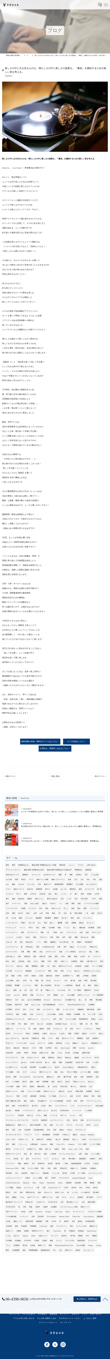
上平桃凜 (53, 1154)
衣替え (28, 1033)
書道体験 (100, 1216)
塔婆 (63, 1149)
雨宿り (93, 1067)
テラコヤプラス (64, 1178)
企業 (80, 1154)
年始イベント (35, 1173)
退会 (54, 966)
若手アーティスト (12, 1211)
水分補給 (76, 1053)
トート (37, 1134)
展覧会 (81, 923)
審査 (69, 956)
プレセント (9, 1096)
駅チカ (47, 889)
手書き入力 (93, 947)
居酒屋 (74, 923)
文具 (87, 1062)
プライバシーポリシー (13, 870)
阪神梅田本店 (45, 1250)
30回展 (36, 1240)
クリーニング (18, 1033)
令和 (7, 913)
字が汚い (53, 903)
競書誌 (14, 1197)
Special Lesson (91, 1231)
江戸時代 (49, 1048)
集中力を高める (52, 898)
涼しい (8, 990)
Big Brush (26, 1183)
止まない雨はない (68, 1067)
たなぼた (62, 1033)
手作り (31, 927)
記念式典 (41, 1216)
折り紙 (67, 1053)
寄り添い (57, 985)
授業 (15, 1077)
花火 (31, 990)
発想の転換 (90, 1009)
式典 (33, 1216)
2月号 (32, 1024)
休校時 (94, 976)
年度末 (76, 1033)
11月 (16, 1000)
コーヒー (73, 1115)
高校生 (18, 1187)
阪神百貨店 (81, 1240)
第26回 (74, 1187)
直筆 (71, 1028)
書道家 (29, 898)
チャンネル (31, 884)
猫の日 (75, 1120)
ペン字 (69, 898)
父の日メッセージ (33, 1057)
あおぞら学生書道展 (34, 1000)
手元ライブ (9, 1043)
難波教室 (39, 918)
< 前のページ (9, 776)
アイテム (69, 1125)
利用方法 (9, 1000)
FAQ (88, 879)
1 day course (58, 1211)
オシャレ (73, 1024)
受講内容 (27, 956)
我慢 (81, 1024)
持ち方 (100, 913)
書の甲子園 (67, 1077)
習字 (86, 874)
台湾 (75, 898)
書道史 (92, 1183)
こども (72, 1106)
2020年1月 (9, 1014)
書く (76, 894)
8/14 (54, 1250)
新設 (17, 1014)
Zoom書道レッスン (45, 1067)
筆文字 (88, 1125)
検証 (25, 1101)
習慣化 (32, 1086)
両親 (19, 1163)
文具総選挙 (68, 1062)
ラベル (8, 1158)
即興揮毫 (33, 1226)
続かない (91, 1081)
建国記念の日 (10, 1125)
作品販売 (16, 1245)
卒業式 (98, 1028)
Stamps (90, 1245)
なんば (32, 1043)
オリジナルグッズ (95, 1139)
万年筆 (53, 1178)
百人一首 (31, 923)
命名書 (55, 889)
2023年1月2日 (10, 1207)
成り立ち (54, 1110)
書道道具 (66, 1139)
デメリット (63, 1096)
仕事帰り (93, 1158)
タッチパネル (81, 947)
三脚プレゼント (33, 1019)
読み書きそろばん (61, 1024)
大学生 (23, 1211)
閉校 (91, 1000)
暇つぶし (74, 1086)
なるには (9, 942)
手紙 (45, 923)
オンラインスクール (93, 1120)
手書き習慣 (79, 1091)
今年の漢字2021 (23, 1106)
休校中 (57, 976)
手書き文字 (63, 1168)
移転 (24, 1250)
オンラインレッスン (95, 1173)
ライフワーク (10, 1163)
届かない (77, 971)
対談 (53, 1081)
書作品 (8, 1149)
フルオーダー (60, 1144)
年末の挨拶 (99, 1106)
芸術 (21, 1192)
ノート (38, 942)
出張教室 (89, 1091)
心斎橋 (23, 908)
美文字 (24, 1081)
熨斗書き (96, 1192)
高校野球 (89, 1077)
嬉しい (52, 923)
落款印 (66, 1221)
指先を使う (29, 942)
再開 (77, 976)
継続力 (75, 1134)
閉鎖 (12, 976)
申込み (23, 879)
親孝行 (26, 1163)
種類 (57, 1009)
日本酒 (16, 1158)
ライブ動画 (52, 1096)
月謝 (66, 903)
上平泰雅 (9, 1009)
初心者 (8, 1077)
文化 (65, 913)
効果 (22, 932)
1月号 (100, 1014)
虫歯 (34, 1028)
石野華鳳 (45, 1081)
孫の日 (97, 1091)
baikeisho (44, 1144)
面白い (101, 1033)
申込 (7, 961)
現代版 (34, 1053)
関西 (74, 1048)
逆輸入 (72, 947)
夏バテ (47, 1062)
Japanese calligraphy (87, 1134)
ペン (60, 903)
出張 (81, 932)
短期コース (9, 1231)
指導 (55, 1168)
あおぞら (16, 1236)
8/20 (60, 1250)
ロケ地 (13, 918)
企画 (31, 1014)
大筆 (45, 1125)
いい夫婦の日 (85, 1192)
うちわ (22, 1197)
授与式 (95, 1187)
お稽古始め (34, 1144)
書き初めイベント (72, 1202)
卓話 (25, 1154)
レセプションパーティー (14, 1178)
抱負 (13, 898)
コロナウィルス (51, 951)
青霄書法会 (78, 870)
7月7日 (96, 1057)
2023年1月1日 (52, 1202)
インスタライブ (40, 971)
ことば (8, 1236)
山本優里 (54, 1207)
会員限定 (74, 961)
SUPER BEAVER (36, 1062)
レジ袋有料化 (68, 985)
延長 (29, 961)
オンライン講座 (33, 1168)
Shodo (68, 1211)
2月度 (30, 1211)
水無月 (18, 1053)
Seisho (33, 1236)
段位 (37, 927)
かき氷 (8, 995)
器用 (85, 908)
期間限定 (80, 1038)
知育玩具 (59, 1043)
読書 (26, 1004)
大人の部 (9, 879)
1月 (59, 913)
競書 (42, 961)
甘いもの (47, 1000)
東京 (75, 1077)
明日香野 (33, 1067)
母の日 (8, 1048)
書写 (7, 1250)
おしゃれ (64, 889)
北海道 (96, 1072)
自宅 (58, 1077)
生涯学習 (24, 1173)
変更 (34, 956)
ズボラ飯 (9, 971)
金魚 (27, 1158)
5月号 (49, 961)
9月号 (24, 1086)
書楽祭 (94, 1236)
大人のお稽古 (80, 1245)
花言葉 (50, 1043)
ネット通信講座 (98, 995)
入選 (37, 1187)
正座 (101, 961)
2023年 (54, 1221)
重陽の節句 (41, 1086)
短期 (51, 1125)
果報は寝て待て (83, 1067)
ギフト (99, 1197)
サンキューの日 (81, 1226)
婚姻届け (53, 942)
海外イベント (39, 898)
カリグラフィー (32, 932)
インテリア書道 (95, 1144)
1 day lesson (43, 1226)
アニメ (8, 1245)
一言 (86, 913)
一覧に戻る (55, 776)
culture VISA (10, 1139)
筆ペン (18, 894)
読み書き (49, 1024)
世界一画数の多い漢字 (13, 1101)
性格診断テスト (96, 1043)
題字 (46, 1178)
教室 (13, 865)
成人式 (20, 913)
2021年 (17, 1009)
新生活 (84, 1033)
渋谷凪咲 (21, 1115)
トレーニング (94, 908)
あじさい (91, 1048)
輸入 (48, 1231)
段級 (82, 1120)
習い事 (99, 889)
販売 (80, 889)
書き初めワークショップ (14, 1202)
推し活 (58, 1139)
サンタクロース (48, 1009)
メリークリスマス (12, 908)
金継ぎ (56, 1149)
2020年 (82, 956)
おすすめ (33, 894)
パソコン (67, 927)
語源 (48, 1028)
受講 (16, 879)
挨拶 (13, 913)
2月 (7, 918)
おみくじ (85, 1043)
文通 (22, 951)
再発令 (93, 1019)
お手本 (97, 894)
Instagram (71, 1144)
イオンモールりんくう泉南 (69, 1207)
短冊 (86, 1154)
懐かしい (75, 1139)
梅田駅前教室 (59, 884)
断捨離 (17, 985)
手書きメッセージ (79, 1081)
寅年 (93, 1096)
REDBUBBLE (64, 1110)
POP (7, 1081)
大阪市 (37, 1207)
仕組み (61, 1014)
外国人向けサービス (12, 874)
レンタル (75, 1192)
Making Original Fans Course (64, 1245)
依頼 (38, 1009)
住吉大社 (30, 889)
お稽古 (86, 966)
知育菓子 (95, 1038)
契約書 (17, 1110)
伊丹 (54, 1019)
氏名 (48, 1130)
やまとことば (35, 1004)
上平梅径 (86, 976)
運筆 (73, 903)
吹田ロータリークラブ (13, 1154)
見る (22, 1000)
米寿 (98, 1009)
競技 (55, 1072)
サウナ (25, 1072)
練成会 (80, 1221)
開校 (42, 966)
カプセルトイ (57, 1028)
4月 (73, 942)
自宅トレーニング (84, 995)
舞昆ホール (93, 1226)
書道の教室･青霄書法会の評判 (34, 870)
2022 (16, 1173)
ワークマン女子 (21, 1043)
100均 (25, 980)
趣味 (13, 884)
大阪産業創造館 (76, 1163)
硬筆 (7, 1130)
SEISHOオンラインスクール (15, 1019)
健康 (51, 1240)
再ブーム (64, 1115)
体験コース (41, 1245)
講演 (87, 1149)
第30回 (25, 1245)
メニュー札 (55, 1173)
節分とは (30, 1115)
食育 (87, 1038)
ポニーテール (86, 1057)
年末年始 (42, 1096)
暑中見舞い (72, 1158)
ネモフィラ (41, 1043)
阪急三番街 (91, 1202)
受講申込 (51, 1057)
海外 (87, 932)
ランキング (9, 894)
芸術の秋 (83, 1086)
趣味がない (50, 1077)
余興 (22, 1091)
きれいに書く (34, 903)
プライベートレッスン (94, 1101)
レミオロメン (88, 1028)
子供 (94, 879)
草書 (40, 1048)
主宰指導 (9, 1226)
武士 (56, 1048)
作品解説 (18, 1240)
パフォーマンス (71, 932)
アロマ (50, 1038)
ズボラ (34, 1048)
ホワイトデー (96, 932)
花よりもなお (65, 1048)
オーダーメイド (19, 1149)
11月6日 (95, 1163)
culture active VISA (75, 1149)
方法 (62, 898)
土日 (15, 1192)
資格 (13, 1144)
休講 (69, 879)
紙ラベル (48, 1149)
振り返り (35, 1106)
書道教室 (39, 889)
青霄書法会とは (23, 865)
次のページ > (100, 776)
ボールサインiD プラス (13, 1134)
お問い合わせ (91, 865)
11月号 (25, 1096)
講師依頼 (88, 870)
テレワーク (9, 966)
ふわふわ (16, 995)
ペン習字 (95, 1062)
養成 (53, 913)
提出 (13, 961)
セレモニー (55, 1158)
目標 (100, 898)
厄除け (96, 985)
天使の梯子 (9, 1053)
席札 (71, 1226)
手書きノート (49, 990)
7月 (31, 980)
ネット (72, 1197)
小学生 (84, 1139)
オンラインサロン (12, 951)
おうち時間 (9, 980)
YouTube (21, 884)
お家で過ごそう (92, 961)
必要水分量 (85, 1053)
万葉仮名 (72, 1231)
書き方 (44, 903)
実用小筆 (42, 956)
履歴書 (60, 923)
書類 (45, 942)
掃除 (36, 985)
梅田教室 (48, 918)
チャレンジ (18, 971)
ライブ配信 (77, 990)
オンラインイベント (57, 1120)
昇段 (55, 971)
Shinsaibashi (51, 1183)
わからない (82, 951)
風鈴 (89, 985)
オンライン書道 (85, 1072)
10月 (48, 995)
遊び (17, 980)
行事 (46, 1221)
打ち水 (96, 990)
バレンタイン (87, 918)
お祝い (28, 913)
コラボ (31, 1009)
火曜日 (24, 1014)
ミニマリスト (27, 985)
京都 (81, 1077)
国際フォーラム (47, 1197)
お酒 (35, 913)
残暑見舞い (83, 1158)
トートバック (76, 1110)
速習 (7, 1106)
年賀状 (89, 894)
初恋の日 (62, 1091)
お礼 (61, 932)
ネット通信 (81, 1173)
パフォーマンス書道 (33, 1091)
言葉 (51, 937)
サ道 (17, 1072)
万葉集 (18, 1231)
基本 (75, 1101)
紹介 (50, 894)
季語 (96, 1024)
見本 (97, 1077)
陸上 (62, 1072)
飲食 (47, 913)
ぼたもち (53, 1033)
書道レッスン (18, 1221)
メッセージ (9, 937)
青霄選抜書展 (33, 1250)
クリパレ (59, 1240)
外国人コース (43, 1236)
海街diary (68, 1057)
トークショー (23, 1216)
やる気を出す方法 (48, 947)
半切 (73, 1221)
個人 (56, 894)
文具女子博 (79, 1062)
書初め (86, 1096)
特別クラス (68, 1250)
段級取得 (44, 1120)
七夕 (65, 980)
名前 (71, 1096)
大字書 (72, 1173)
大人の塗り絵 (63, 942)
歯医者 (41, 1028)
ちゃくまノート (88, 1250)
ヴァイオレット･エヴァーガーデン (17, 1120)
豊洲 (75, 956)
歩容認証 (9, 985)
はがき (70, 1091)
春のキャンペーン (68, 1038)
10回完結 (21, 961)
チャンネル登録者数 (56, 1101)
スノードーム (20, 1028)
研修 (31, 995)
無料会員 (49, 976)
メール (69, 971)
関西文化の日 (30, 1192)
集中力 (60, 1081)
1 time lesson (57, 1231)
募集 (28, 951)
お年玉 (43, 1106)
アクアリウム (36, 1158)
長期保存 (36, 1033)
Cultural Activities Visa (13, 1183)
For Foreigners (51, 1216)
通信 (34, 951)
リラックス (54, 1236)
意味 (37, 947)
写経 (79, 903)
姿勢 (82, 894)
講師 (92, 937)
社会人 (28, 937)
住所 (54, 1130)
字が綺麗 (51, 927)
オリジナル (79, 1125)
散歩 (97, 951)
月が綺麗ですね (70, 1000)
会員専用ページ (68, 976)
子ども (38, 1115)
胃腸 (60, 1062)
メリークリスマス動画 (91, 903)
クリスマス (32, 908)
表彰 (45, 1154)
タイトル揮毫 (37, 1178)
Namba (41, 1183)
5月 (48, 966)
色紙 (23, 1168)
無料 (13, 1106)
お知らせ (19, 966)
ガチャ (78, 1028)
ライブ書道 (9, 1187)
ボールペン (90, 923)
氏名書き (84, 1168)
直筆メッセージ (43, 1110)
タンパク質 (91, 1014)
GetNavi (69, 1130)
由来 (79, 980)
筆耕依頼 (46, 1173)
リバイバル (53, 1115)
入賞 (43, 1187)
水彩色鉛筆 (88, 942)
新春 (30, 1207)
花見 (21, 942)
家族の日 (16, 1048)
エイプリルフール (12, 947)
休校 (19, 956)
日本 (40, 908)
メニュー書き (95, 1154)
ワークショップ (11, 927)
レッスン (64, 894)
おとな (96, 1125)
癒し (90, 951)
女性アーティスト (33, 1197)
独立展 (58, 1163)
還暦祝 (55, 995)
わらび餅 (24, 1067)
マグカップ (28, 1134)
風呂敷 (78, 985)
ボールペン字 (89, 889)
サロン (36, 961)
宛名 (99, 1096)
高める (67, 1081)
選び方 (57, 1067)
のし (62, 995)
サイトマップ (65, 1322)
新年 (7, 898)
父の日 (48, 980)
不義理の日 (35, 1038)
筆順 (36, 980)
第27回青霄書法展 (49, 1004)
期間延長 (35, 966)
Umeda (60, 1183)
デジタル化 (61, 990)
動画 (81, 961)
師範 (43, 927)
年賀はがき (29, 1202)
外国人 (32, 1101)
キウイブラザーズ (12, 1057)
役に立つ (65, 918)
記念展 (32, 1245)
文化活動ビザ (42, 1101)
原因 (54, 1062)
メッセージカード (12, 923)
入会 (81, 879)
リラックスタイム (61, 1106)
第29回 (64, 1173)
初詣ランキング (19, 889)
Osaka (34, 1183)
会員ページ (64, 961)
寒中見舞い (90, 1197)
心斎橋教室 (15, 1250)
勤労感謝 (99, 1000)
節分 (78, 918)
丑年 (24, 1009)
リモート (61, 1004)
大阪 (100, 879)
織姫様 (76, 1057)
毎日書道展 (46, 1134)
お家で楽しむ (10, 956)
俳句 (63, 937)
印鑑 (85, 1183)
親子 (7, 903)
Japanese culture (64, 1216)
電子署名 (93, 980)
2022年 (78, 1096)
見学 (7, 1144)
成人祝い (9, 1110)
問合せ (59, 1057)
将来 (72, 918)
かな (39, 923)
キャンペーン (45, 1019)
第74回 (72, 1236)
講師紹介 (25, 874)
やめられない (57, 1000)
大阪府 (45, 1207)
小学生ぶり (66, 1134)
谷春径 (27, 1178)
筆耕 (42, 932)
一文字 (93, 898)
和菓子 (26, 1053)
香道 (43, 1038)
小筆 (80, 1115)
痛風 (51, 1144)
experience (39, 1211)
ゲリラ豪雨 (9, 1072)
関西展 (80, 1236)
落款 (99, 1183)
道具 (100, 1158)
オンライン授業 (71, 1019)
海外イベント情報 (42, 879)
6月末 (19, 976)
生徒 (60, 951)
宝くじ (66, 908)
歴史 (46, 908)
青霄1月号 (18, 1004)
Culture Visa (76, 1216)
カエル (60, 1053)
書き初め (21, 898)
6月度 (41, 976)
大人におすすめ (25, 1077)
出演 (57, 1197)
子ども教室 (79, 884)
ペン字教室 (88, 1110)
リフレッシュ (22, 1144)
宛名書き (80, 1197)
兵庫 (98, 927)
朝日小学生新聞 (35, 1125)
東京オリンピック (45, 1072)
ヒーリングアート (12, 932)
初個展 (26, 1231)
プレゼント (57, 980)
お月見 (55, 1086)
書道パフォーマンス (58, 879)
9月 (69, 990)
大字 (33, 1163)
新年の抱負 (78, 913)
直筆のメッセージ (49, 1091)
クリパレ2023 (69, 1240)
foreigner (48, 1211)
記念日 (8, 1033)
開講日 (56, 918)
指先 (78, 908)
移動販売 (81, 1009)
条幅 (70, 874)
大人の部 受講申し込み (46, 1318)
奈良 (7, 1197)
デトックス (59, 1125)
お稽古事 (69, 1183)
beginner (25, 1236)
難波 (20, 918)
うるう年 (35, 1120)
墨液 (57, 1038)
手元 (19, 1024)
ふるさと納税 (51, 1014)
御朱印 (25, 995)
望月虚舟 (9, 1173)
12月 (75, 879)
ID (89, 956)
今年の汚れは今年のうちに (76, 1004)
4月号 (63, 956)
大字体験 (9, 1240)
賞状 (51, 1226)
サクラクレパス (80, 1130)
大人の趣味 (71, 995)
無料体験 (33, 1096)
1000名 (68, 1101)
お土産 (8, 1221)
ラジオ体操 (9, 1086)
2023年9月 (27, 1240)
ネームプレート (61, 1226)
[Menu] (106, 4)
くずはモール (40, 1202)
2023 (87, 1236)
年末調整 (77, 1014)
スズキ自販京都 (11, 1216)
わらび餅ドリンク (12, 1067)
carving (98, 1245)
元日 (83, 1202)
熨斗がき (38, 1154)
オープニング (28, 1187)
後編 (17, 1086)
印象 (59, 927)
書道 (7, 865)
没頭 (48, 1168)
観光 (39, 1192)
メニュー (71, 865)
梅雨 (15, 990)
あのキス (24, 1062)
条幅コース (74, 1168)
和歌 (57, 937)
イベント (22, 927)
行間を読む (29, 947)
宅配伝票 (82, 927)
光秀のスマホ (43, 1053)
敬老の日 (26, 1048)
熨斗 (42, 1168)
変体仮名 (81, 1231)
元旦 (62, 1202)
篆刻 (31, 1081)
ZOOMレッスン (23, 1139)
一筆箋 (54, 932)
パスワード (96, 956)
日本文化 (42, 894)
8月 (25, 990)
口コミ (64, 1197)
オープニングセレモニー (67, 1154)
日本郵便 (91, 1004)
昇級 (62, 971)
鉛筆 (92, 913)
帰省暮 (68, 1014)
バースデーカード (28, 1110)
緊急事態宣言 (83, 1019)
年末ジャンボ (56, 908)
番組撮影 (39, 1221)
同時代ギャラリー (38, 1231)
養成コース (47, 884)
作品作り (64, 1236)
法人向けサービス (49, 874)
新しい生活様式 (46, 985)
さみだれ (82, 1048)
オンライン (40, 995)
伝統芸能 (78, 1183)
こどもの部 (94, 874)
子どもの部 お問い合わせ (24, 1318)
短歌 (70, 937)
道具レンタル (59, 1192)
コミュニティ (10, 1115)
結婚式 (79, 942)
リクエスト (39, 1014)
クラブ (8, 889)
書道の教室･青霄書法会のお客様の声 (59, 870)
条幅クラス (9, 1028)
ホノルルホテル (91, 884)
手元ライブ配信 (72, 1072)
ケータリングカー (68, 1009)
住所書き (93, 1168)
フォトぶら (29, 918)
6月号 (26, 976)
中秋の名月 (64, 1086)
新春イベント (85, 1207)
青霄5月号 (40, 1139)
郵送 (55, 961)
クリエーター (92, 1240)
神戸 (60, 1019)
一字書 (65, 1163)
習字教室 (91, 927)
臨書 (45, 1115)
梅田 (34, 937)
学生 (80, 1187)
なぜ (90, 1086)
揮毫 (60, 874)
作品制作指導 (90, 1221)
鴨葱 (69, 1033)
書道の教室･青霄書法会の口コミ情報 (44, 865)
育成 (81, 1101)
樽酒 (40, 1149)
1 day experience (88, 1216)
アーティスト (16, 903)
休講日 (34, 976)
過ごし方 (40, 1024)
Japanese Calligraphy (78, 1178)
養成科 (78, 1250)
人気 (22, 1057)
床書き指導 (29, 1221)
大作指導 (56, 1134)
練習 (25, 894)
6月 (7, 976)
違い (74, 927)
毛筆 (13, 1130)
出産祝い (49, 1139)
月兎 (24, 1207)
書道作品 (73, 889)
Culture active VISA (12, 1168)
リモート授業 (10, 1024)
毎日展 (50, 1163)
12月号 (66, 1187)
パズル (67, 1043)
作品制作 (24, 1226)
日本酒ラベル (31, 1149)
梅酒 (43, 1057)
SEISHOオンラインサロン (92, 971)
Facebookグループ (55, 1187)
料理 (17, 1096)
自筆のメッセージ (12, 1091)
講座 (16, 1226)
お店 (41, 913)
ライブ (31, 879)
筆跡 (85, 980)
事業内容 (62, 865)
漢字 (65, 947)
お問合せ (79, 874)
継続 (53, 1053)
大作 (19, 1130)
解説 (25, 1024)
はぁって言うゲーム (12, 1038)
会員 (40, 951)
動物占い (76, 1043)
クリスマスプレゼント (85, 1106)
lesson (90, 1178)
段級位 (61, 1130)
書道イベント (22, 1125)
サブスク (93, 1033)
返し (80, 1000)
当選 (72, 908)
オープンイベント (79, 1211)
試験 (50, 956)
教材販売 (29, 971)
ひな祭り (19, 937)
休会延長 (78, 966)
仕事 (58, 947)
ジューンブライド (12, 1062)
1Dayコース (48, 1192)
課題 (27, 966)
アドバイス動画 (97, 966)
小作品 (87, 1187)
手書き (23, 923)
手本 (39, 884)
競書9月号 (87, 990)
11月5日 (87, 1163)
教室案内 (70, 884)
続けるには (84, 937)
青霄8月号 (41, 1163)
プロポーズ (43, 937)
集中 (50, 1106)
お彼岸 (44, 1033)
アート (46, 1158)
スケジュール (36, 874)
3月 (48, 932)
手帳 (25, 903)
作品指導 (27, 1130)
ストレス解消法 (70, 951)
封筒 (66, 923)
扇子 (63, 1158)
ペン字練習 (15, 1081)
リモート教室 (82, 1144)
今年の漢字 (84, 898)
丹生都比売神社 (39, 1130)
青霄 (56, 956)
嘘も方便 (25, 1038)
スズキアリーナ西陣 (94, 1211)
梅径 (49, 971)
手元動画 (9, 1004)
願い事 (73, 980)
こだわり (33, 1072)
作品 (68, 1120)
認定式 (8, 1192)
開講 (76, 937)
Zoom (101, 1019)
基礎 (50, 1245)
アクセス (81, 865)
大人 (7, 884)
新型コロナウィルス (65, 966)
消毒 (37, 1081)
